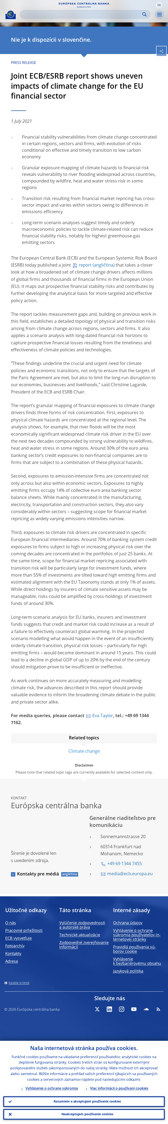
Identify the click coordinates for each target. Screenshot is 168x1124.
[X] (97, 1009)
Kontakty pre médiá (38, 874)
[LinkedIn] (109, 1009)
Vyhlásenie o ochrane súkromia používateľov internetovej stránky (137, 935)
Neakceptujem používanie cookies (87, 1114)
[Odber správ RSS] (158, 1009)
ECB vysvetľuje (18, 938)
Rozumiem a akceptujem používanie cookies (87, 1101)
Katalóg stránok (19, 983)
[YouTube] (134, 1009)
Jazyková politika (128, 971)
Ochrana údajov (127, 923)
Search (144, 14)
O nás (10, 923)
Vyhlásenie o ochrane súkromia (52, 1088)
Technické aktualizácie (79, 935)
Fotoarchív (14, 946)
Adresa (11, 961)
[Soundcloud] (146, 1009)
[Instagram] (121, 1009)
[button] (159, 5)
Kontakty (13, 954)
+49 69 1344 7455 (124, 864)
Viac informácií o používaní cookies (119, 1088)
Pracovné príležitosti (24, 931)
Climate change (84, 751)
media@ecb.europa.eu (130, 874)
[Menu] (159, 14)
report (85, 265)
